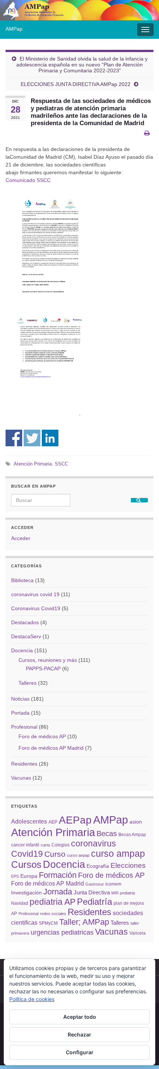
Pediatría (94, 902)
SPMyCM (48, 923)
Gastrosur (94, 884)
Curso (54, 854)
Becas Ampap (132, 834)
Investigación (26, 893)
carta (45, 845)
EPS (15, 876)
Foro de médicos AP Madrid (51, 748)
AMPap (14, 29)
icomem (113, 884)
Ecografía (98, 866)
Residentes (24, 764)
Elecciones (128, 865)
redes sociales (53, 913)
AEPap (75, 820)
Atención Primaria (33, 464)
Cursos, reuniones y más (47, 660)
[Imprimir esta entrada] (147, 133)
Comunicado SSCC (28, 180)
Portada (20, 713)
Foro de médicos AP (42, 736)
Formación (58, 875)
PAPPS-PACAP (43, 668)
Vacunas (21, 778)
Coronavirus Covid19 (35, 608)
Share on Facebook (14, 438)
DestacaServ (26, 636)
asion (135, 822)
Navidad (19, 903)
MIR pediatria (123, 893)
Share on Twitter (32, 438)
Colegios (60, 845)
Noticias (20, 699)
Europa (28, 876)
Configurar (80, 1052)
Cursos (26, 864)
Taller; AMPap (84, 922)
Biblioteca (22, 580)
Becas (107, 833)
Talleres (27, 683)
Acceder (20, 538)
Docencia (22, 650)
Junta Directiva (92, 892)
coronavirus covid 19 (35, 594)
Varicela (137, 933)
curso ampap (118, 854)
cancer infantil (25, 845)
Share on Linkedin (50, 438)
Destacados (25, 622)
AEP (52, 822)
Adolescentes (29, 821)
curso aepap (78, 855)
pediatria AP (52, 902)
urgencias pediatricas (62, 932)
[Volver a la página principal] (79, 10)
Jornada (57, 891)
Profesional (24, 727)
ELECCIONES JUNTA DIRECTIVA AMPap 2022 (76, 84)
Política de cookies (31, 999)
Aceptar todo (79, 1017)
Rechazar (79, 1034)
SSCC (61, 464)
